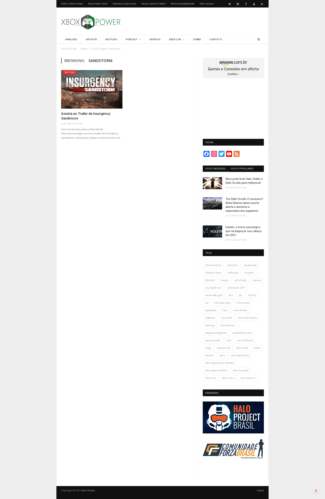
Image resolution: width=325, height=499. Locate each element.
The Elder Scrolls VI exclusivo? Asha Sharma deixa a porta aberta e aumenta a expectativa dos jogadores (244, 204)
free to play (243, 302)
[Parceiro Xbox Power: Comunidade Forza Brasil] (233, 465)
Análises (71, 39)
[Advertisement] (195, 21)
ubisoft (209, 355)
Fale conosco (207, 3)
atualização (250, 265)
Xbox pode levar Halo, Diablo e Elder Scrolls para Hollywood (244, 180)
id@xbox (210, 317)
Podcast (131, 39)
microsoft (226, 317)
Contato (215, 39)
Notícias (111, 39)
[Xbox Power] (90, 21)
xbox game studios (216, 370)
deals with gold (213, 295)
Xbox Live (175, 39)
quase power (213, 340)
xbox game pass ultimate (219, 362)
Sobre (197, 39)
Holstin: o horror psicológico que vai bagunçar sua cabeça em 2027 (243, 231)
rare (228, 340)
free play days (222, 302)
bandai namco (213, 272)
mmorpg (210, 325)
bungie (224, 280)
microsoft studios (247, 317)
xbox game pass (240, 355)
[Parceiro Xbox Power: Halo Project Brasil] (233, 432)
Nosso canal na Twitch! (153, 3)
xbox (222, 355)
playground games (216, 332)
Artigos (91, 39)
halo (225, 310)
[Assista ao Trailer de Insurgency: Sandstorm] (91, 89)
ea (206, 302)
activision (232, 265)
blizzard (210, 280)
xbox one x (228, 378)
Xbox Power (88, 490)
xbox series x (248, 378)
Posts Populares (242, 168)
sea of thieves (245, 340)
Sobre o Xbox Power (72, 3)
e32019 (252, 295)
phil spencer (228, 325)
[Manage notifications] (316, 491)
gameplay (211, 310)
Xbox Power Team (98, 3)
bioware (249, 272)
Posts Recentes (215, 168)
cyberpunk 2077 (236, 287)
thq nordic (242, 347)
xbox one (210, 378)
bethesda (233, 272)
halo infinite (240, 310)
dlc (240, 295)
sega (208, 347)
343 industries (213, 265)
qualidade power (242, 332)
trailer (257, 347)
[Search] (259, 39)
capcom (256, 280)
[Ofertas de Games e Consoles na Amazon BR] (233, 77)
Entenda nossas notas (124, 3)
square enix (224, 347)
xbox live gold (240, 370)
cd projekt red (213, 287)
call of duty (240, 280)
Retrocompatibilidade (182, 3)
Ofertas (154, 39)
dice (230, 295)
